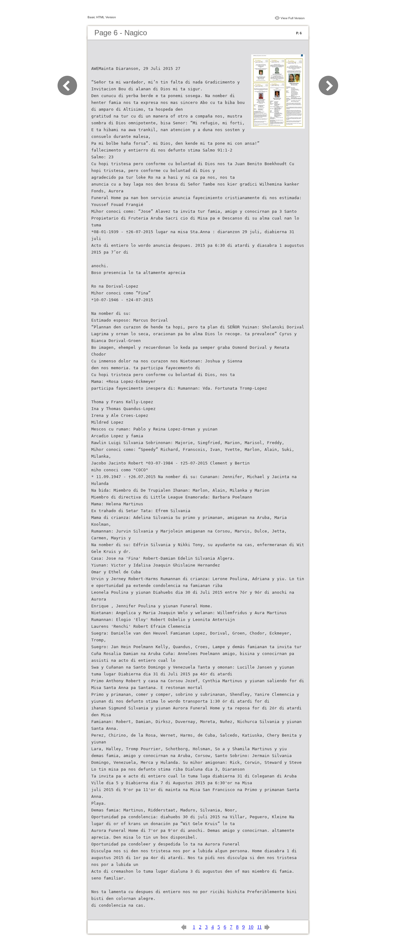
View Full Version (293, 18)
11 (259, 927)
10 (250, 927)
